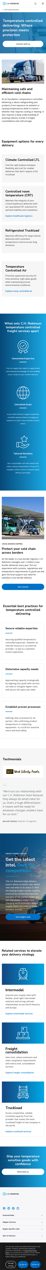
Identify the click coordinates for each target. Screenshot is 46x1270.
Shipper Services (9, 1222)
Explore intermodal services (19, 1013)
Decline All (35, 1264)
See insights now (23, 917)
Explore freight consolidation (19, 1072)
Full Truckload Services (11, 10)
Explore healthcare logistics (18, 216)
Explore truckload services (18, 1131)
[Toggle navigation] (43, 4)
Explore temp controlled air (18, 291)
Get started (23, 587)
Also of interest (9, 1236)
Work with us (23, 1172)
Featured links (8, 1215)
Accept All (23, 1264)
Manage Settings (11, 1264)
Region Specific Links (11, 1229)
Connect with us (23, 44)
